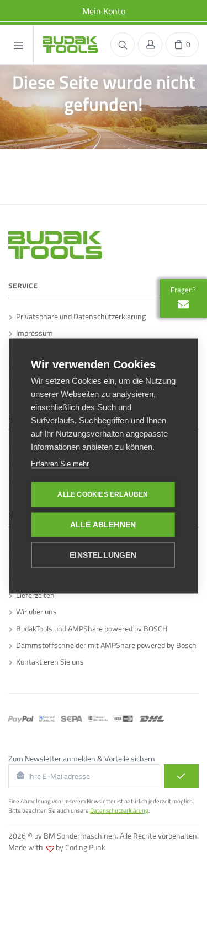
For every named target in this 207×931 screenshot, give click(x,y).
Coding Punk (85, 847)
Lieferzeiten (34, 595)
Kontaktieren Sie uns (48, 661)
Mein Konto (103, 11)
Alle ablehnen (103, 524)
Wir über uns (35, 611)
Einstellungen (103, 555)
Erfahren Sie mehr (60, 463)
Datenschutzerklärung (119, 810)
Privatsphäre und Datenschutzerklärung (79, 316)
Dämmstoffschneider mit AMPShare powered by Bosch (105, 645)
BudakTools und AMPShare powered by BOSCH (90, 628)
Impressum (33, 333)
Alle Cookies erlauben (102, 494)
